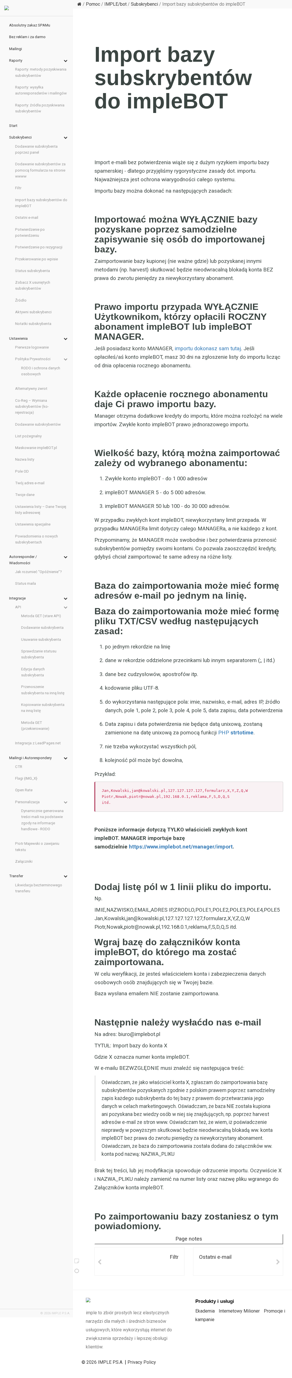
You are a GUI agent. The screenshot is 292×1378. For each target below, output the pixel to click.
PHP (236, 733)
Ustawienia (18, 338)
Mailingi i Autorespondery (30, 758)
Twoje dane (25, 495)
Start (13, 125)
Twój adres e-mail (29, 483)
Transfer (16, 876)
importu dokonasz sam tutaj (208, 348)
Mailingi (15, 49)
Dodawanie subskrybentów (38, 424)
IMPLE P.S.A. (110, 1362)
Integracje (17, 598)
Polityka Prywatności (32, 359)
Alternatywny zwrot (31, 388)
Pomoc (93, 4)
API (18, 607)
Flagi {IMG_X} (26, 778)
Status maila (25, 583)
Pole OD (22, 471)
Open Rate (24, 790)
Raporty (15, 60)
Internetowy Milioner (239, 1311)
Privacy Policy (141, 1362)
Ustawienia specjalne (32, 524)
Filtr (174, 1257)
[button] (62, 60)
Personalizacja (27, 802)
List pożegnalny (28, 436)
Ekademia (205, 1311)
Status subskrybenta (32, 271)
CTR (18, 767)
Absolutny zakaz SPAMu (29, 25)
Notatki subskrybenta (33, 324)
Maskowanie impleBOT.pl (36, 448)
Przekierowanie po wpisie (36, 259)
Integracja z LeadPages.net (38, 743)
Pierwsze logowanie (32, 347)
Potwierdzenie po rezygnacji (38, 247)
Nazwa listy (24, 459)
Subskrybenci (144, 4)
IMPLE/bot (115, 4)
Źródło (21, 300)
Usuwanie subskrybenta (41, 639)
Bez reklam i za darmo (27, 37)
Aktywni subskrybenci (33, 312)
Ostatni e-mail (215, 1257)
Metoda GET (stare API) (41, 616)
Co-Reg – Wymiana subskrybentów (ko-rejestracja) (32, 406)
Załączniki (24, 861)
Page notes (188, 1239)
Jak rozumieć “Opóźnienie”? (38, 572)
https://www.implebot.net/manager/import (181, 847)
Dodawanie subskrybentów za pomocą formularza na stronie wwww (40, 170)
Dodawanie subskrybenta (42, 627)
